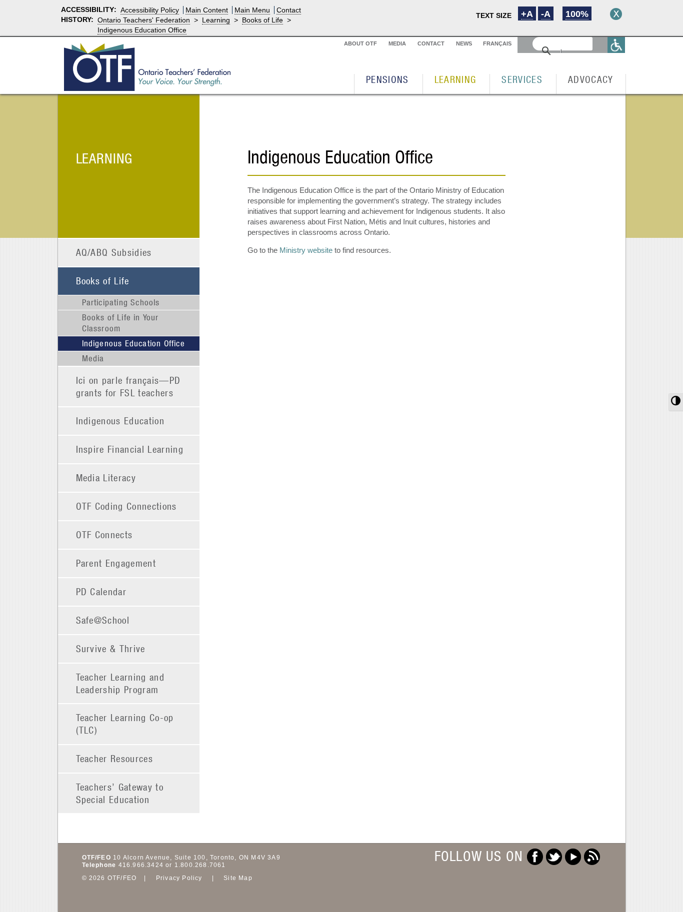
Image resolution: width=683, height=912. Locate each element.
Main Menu (252, 10)
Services (522, 79)
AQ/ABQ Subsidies (114, 252)
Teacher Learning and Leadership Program (120, 683)
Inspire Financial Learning (130, 449)
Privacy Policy (179, 878)
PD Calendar (101, 591)
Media (397, 43)
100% (577, 14)
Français (497, 43)
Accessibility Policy (149, 10)
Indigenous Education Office (142, 30)
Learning (216, 20)
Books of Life (262, 20)
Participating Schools (121, 302)
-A (545, 14)
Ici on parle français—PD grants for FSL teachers (128, 386)
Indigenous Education (120, 420)
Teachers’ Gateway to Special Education (120, 793)
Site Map (238, 878)
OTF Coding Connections (126, 506)
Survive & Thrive (111, 648)
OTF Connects (104, 534)
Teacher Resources (115, 758)
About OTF (360, 43)
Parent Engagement (116, 563)
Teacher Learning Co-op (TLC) (125, 724)
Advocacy (591, 79)
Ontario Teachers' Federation (144, 20)
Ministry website (306, 250)
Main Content (207, 10)
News (464, 43)
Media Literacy (106, 477)
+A (527, 14)
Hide (616, 14)
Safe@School (103, 620)
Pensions (387, 79)
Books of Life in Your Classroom (120, 322)
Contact (288, 10)
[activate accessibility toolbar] (617, 44)
